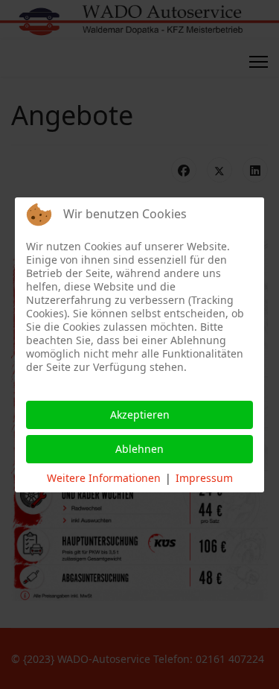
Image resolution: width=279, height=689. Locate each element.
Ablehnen (139, 449)
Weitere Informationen (104, 478)
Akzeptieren (140, 414)
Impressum (204, 478)
